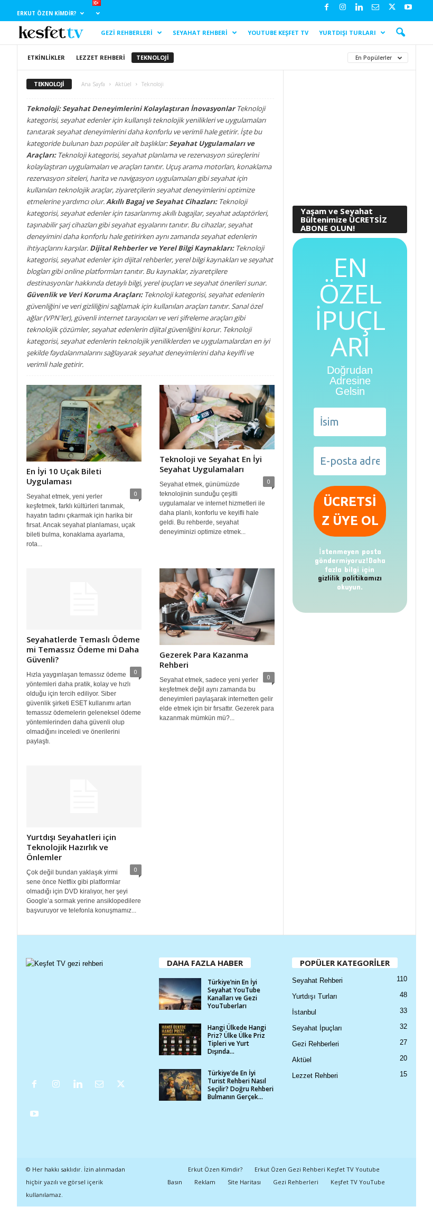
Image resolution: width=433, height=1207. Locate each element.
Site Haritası (244, 1182)
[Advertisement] (350, 134)
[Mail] (375, 7)
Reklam (204, 1182)
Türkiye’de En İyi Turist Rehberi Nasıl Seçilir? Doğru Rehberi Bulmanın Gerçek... (241, 1084)
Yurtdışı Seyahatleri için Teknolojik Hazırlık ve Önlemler (71, 847)
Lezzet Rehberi (100, 57)
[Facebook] (326, 7)
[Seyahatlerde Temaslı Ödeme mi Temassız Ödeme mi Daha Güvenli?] (84, 599)
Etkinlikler (46, 57)
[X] (391, 7)
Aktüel (123, 84)
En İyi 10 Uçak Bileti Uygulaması (63, 476)
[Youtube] (408, 7)
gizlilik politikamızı (350, 577)
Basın (174, 1182)
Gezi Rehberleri (127, 32)
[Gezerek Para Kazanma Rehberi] (217, 606)
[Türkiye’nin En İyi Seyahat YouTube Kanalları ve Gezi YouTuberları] (180, 994)
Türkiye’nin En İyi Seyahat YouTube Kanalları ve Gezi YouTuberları (234, 994)
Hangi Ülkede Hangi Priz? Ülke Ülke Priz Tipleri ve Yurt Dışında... (237, 1039)
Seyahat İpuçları (317, 1028)
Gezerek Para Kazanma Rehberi (203, 659)
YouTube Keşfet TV (278, 32)
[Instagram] (342, 7)
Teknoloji (152, 57)
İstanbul (304, 1012)
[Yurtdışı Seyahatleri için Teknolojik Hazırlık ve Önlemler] (84, 796)
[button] (400, 32)
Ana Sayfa (93, 84)
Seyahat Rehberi (200, 32)
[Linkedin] (359, 7)
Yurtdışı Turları (347, 32)
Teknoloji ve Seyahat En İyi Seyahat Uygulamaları (210, 464)
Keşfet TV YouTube (358, 1182)
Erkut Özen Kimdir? (47, 13)
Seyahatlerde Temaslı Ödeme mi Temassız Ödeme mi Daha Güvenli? (83, 649)
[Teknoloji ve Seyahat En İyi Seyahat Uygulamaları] (217, 417)
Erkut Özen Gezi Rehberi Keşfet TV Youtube (317, 1169)
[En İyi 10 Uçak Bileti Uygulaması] (84, 423)
